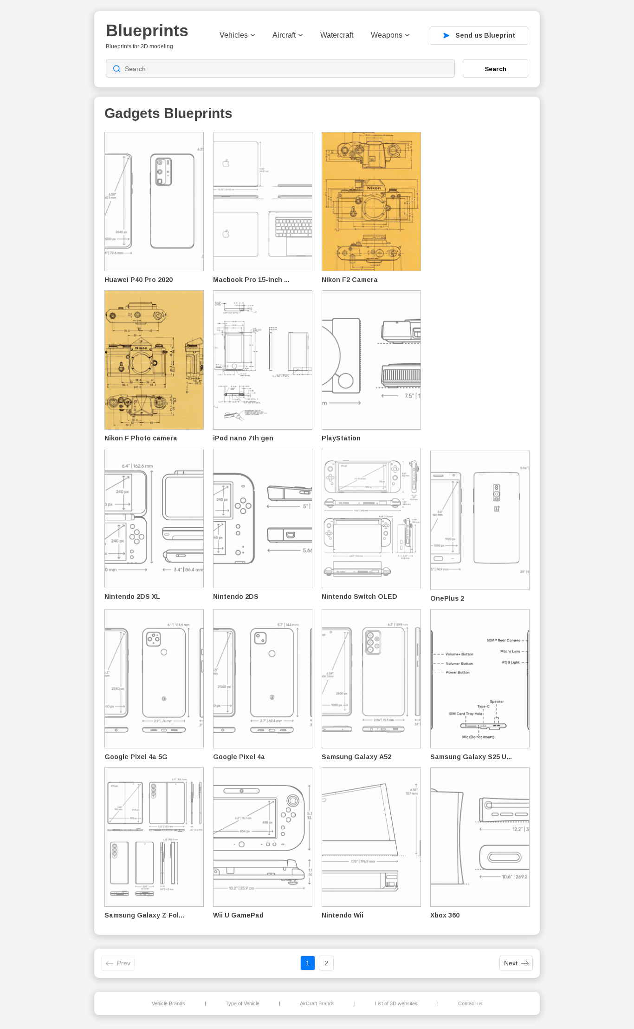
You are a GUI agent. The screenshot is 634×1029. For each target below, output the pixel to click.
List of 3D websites (396, 1003)
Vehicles (234, 35)
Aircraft (284, 35)
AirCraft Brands (317, 1003)
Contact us (470, 1003)
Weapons (386, 35)
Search (495, 68)
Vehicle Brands (168, 1003)
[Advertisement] (481, 288)
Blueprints (147, 30)
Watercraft (336, 35)
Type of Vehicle (242, 1003)
